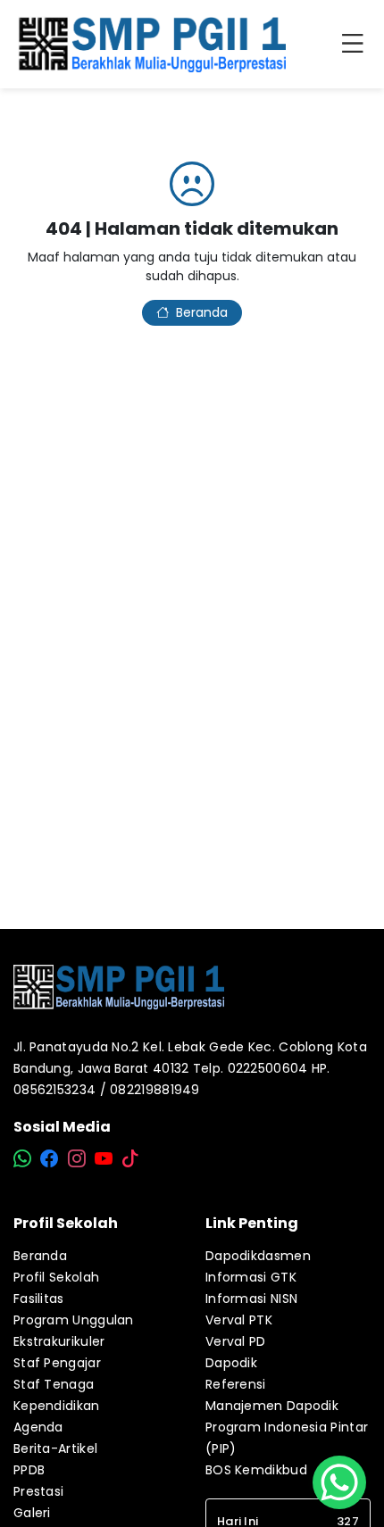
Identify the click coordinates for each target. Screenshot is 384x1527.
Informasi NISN (251, 1298)
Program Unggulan (73, 1320)
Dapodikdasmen (258, 1256)
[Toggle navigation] (356, 44)
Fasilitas (38, 1298)
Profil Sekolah (56, 1277)
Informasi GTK (250, 1277)
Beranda (202, 312)
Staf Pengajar (57, 1363)
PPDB (29, 1470)
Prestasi (38, 1491)
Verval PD (235, 1341)
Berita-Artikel (55, 1448)
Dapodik (231, 1363)
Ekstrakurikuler (59, 1341)
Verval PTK (238, 1320)
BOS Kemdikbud (256, 1470)
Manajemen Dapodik (271, 1406)
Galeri (32, 1513)
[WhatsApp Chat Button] (339, 1482)
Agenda (38, 1427)
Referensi (235, 1384)
